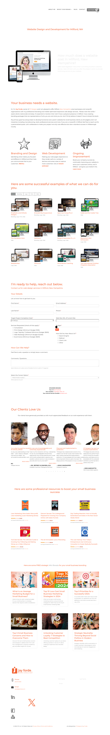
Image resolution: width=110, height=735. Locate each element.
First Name (15, 303)
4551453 (47, 542)
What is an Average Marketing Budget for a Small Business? (23, 594)
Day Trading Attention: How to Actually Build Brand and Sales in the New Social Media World (84, 516)
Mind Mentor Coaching (65, 263)
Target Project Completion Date (22, 318)
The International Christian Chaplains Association (90, 264)
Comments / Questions (19, 358)
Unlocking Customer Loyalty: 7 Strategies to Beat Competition (54, 635)
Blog (75, 9)
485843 (77, 520)
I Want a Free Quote (51, 173)
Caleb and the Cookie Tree (89, 213)
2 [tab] (49, 471)
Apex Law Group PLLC (65, 213)
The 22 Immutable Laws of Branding (53, 540)
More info (26, 520)
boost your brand (64, 9)
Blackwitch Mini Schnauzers (86, 239)
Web (37, 194)
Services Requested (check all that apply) (25, 325)
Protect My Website (82, 176)
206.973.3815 (18, 681)
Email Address (61, 303)
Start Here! (91, 10)
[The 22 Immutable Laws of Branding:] (55, 532)
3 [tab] (51, 471)
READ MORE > (11, 461)
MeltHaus (37, 238)
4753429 (47, 520)
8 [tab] (62, 471)
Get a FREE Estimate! (67, 77)
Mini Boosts (54, 565)
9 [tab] (64, 471)
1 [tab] (46, 471)
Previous (10, 447)
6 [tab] (58, 471)
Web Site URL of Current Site (65, 318)
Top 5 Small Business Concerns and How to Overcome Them (22, 635)
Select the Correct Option (20, 375)
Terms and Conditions (47, 726)
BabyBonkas (15, 263)
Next (100, 447)
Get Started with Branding (23, 170)
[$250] (56, 327)
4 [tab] (53, 471)
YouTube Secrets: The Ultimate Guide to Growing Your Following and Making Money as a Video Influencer (24, 542)
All (13, 194)
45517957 (77, 546)
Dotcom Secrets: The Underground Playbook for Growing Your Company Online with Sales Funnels (53, 516)
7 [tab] (60, 471)
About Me (51, 9)
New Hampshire (65, 109)
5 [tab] (55, 471)
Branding (19, 194)
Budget (59, 325)
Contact (82, 9)
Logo (26, 194)
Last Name (15, 310)
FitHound (37, 263)
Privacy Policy (36, 726)
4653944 (18, 546)
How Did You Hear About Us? (66, 333)
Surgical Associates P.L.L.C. (66, 238)
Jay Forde (84, 726)
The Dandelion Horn (18, 238)
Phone (58, 310)
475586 (17, 518)
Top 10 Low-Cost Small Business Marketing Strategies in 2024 (54, 594)
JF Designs (33, 109)
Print (32, 194)
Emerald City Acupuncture (43, 213)
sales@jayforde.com (20, 689)
